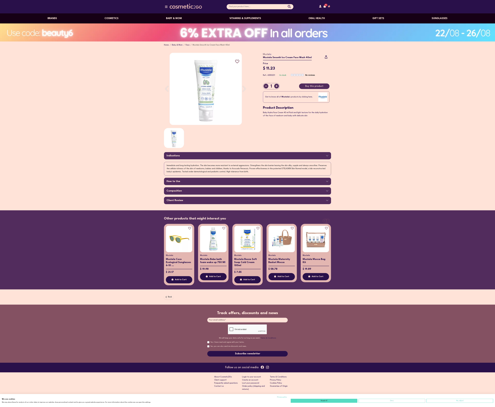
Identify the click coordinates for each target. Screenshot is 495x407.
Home (166, 45)
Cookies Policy (276, 383)
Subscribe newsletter (247, 353)
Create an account (250, 380)
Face (187, 45)
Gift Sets (378, 18)
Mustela (267, 54)
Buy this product (314, 86)
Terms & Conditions (268, 338)
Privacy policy (282, 397)
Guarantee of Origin (279, 386)
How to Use (173, 181)
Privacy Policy (275, 380)
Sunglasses (439, 18)
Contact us (219, 386)
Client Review (175, 200)
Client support (220, 380)
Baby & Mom (174, 18)
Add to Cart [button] (181, 280)
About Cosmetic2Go (223, 377)
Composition (174, 191)
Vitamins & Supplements (245, 18)
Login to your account (251, 377)
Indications (173, 155)
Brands (52, 18)
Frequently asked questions (226, 383)
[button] (166, 7)
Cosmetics (111, 18)
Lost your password (250, 383)
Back (170, 297)
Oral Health (316, 18)
